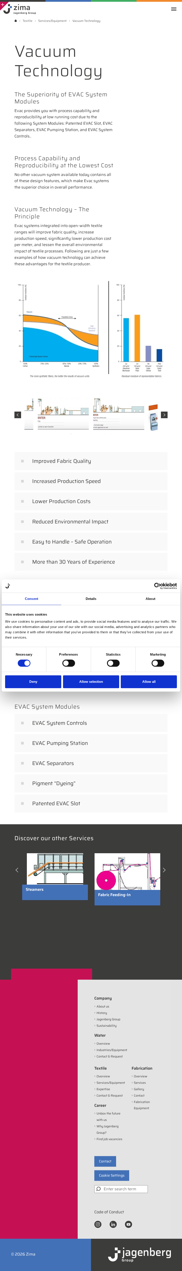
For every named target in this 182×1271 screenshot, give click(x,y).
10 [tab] (114, 908)
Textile (100, 1068)
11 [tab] (121, 908)
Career (100, 1105)
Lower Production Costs (61, 501)
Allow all (149, 681)
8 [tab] (101, 908)
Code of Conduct (109, 1212)
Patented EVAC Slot (56, 803)
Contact (139, 1095)
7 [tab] (111, 434)
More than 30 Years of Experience (73, 562)
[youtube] (128, 1224)
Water (100, 1035)
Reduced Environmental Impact (70, 521)
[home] (15, 20)
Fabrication (142, 1068)
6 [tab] (104, 434)
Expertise (103, 1089)
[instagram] (97, 1224)
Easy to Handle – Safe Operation (72, 542)
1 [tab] (71, 434)
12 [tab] (127, 908)
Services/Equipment (111, 1082)
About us (103, 1006)
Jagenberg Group (108, 1019)
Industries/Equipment (112, 1050)
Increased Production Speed (66, 481)
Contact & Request (110, 1056)
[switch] (68, 663)
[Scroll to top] (173, 1262)
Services (140, 1082)
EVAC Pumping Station (60, 743)
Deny (33, 681)
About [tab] (150, 599)
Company (103, 998)
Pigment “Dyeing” (53, 783)
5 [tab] (97, 434)
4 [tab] (91, 434)
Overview (103, 1043)
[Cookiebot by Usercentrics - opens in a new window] (157, 586)
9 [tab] (107, 908)
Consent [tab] (31, 599)
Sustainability (107, 1025)
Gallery (139, 1089)
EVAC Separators (53, 763)
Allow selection (91, 681)
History (102, 1012)
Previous (17, 415)
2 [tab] (77, 434)
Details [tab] (91, 599)
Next (164, 415)
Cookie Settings (112, 1175)
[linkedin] (113, 1224)
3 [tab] (84, 434)
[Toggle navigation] (175, 9)
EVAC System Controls (59, 723)
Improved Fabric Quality (61, 461)
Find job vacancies (109, 1139)
